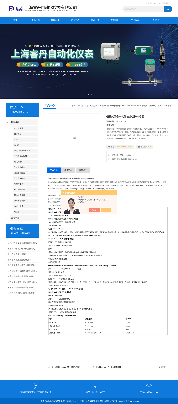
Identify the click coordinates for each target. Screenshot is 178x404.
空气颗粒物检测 (20, 156)
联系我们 (165, 3)
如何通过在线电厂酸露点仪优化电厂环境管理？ (23, 293)
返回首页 (149, 3)
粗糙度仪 (17, 134)
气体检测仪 (18, 184)
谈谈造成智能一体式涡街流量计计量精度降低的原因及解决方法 (23, 288)
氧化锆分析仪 (19, 189)
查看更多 (15, 218)
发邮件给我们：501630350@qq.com (124, 159)
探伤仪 (16, 145)
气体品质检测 (19, 178)
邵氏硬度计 (18, 128)
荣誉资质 (115, 20)
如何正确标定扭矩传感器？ (19, 260)
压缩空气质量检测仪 (22, 151)
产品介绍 (54, 170)
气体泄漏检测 (19, 167)
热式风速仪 (18, 162)
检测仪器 (15, 122)
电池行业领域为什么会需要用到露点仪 (23, 249)
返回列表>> (163, 367)
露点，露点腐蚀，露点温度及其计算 (23, 282)
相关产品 (68, 170)
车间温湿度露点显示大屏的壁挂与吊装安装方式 (23, 265)
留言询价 (83, 170)
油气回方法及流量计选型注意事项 (22, 243)
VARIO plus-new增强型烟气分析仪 (68, 367)
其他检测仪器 (19, 195)
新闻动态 (55, 20)
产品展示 (95, 106)
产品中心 (75, 20)
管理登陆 (99, 401)
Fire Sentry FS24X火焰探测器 (110, 367)
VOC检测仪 (18, 206)
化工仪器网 (90, 401)
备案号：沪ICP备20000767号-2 (116, 401)
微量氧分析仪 (19, 201)
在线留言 (157, 3)
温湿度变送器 (19, 173)
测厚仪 (16, 139)
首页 (15, 20)
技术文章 (95, 20)
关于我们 (35, 20)
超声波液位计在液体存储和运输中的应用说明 (23, 271)
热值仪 (16, 212)
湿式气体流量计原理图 (17, 254)
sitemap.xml (134, 401)
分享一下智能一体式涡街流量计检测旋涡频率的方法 (23, 276)
